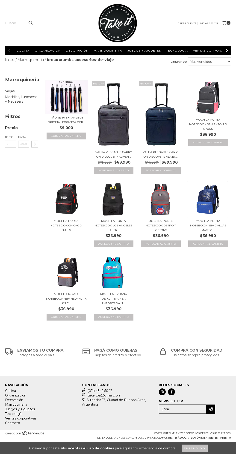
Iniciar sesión (209, 23)
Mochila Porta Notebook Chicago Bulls (66, 225)
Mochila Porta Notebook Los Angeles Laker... (113, 225)
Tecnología (177, 50)
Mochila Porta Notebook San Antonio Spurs (208, 124)
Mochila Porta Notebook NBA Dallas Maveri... (208, 225)
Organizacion (48, 50)
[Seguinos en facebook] (171, 391)
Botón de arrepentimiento (211, 437)
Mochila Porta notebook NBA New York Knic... (66, 298)
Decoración (77, 50)
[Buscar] (30, 23)
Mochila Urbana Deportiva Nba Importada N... (113, 298)
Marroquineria (108, 50)
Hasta (22, 137)
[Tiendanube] (25, 434)
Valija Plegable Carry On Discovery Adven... (113, 154)
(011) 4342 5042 (100, 391)
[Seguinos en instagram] (162, 391)
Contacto (12, 423)
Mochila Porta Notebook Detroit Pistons (161, 225)
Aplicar (34, 144)
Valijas (10, 91)
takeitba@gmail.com (104, 395)
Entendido (194, 448)
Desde (9, 137)
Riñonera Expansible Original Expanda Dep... (66, 120)
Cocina (23, 50)
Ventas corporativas (213, 50)
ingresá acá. (177, 437)
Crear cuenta (187, 23)
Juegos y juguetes (144, 50)
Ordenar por (179, 61)
